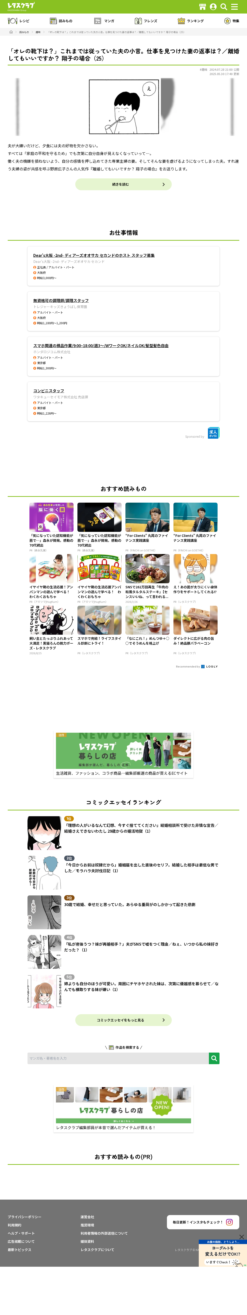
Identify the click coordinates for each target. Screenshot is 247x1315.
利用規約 (14, 1225)
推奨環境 (87, 1225)
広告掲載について (21, 1241)
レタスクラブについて (97, 1249)
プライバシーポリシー (24, 1216)
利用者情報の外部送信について (104, 1233)
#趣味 (203, 69)
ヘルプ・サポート (21, 1233)
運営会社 (87, 1216)
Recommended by (188, 666)
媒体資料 (87, 1241)
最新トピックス (19, 1249)
